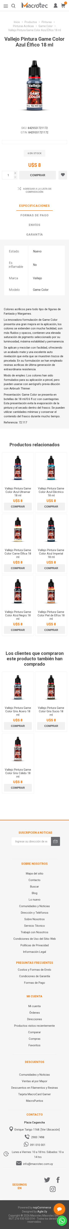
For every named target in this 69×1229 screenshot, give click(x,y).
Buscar (34, 886)
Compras (34, 1039)
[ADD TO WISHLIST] (62, 175)
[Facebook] (58, 1180)
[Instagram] (53, 1189)
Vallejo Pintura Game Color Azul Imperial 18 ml (51, 553)
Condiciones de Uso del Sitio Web (34, 939)
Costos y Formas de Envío (34, 969)
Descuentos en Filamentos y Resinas (34, 1087)
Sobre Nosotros (34, 919)
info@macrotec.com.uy (38, 1164)
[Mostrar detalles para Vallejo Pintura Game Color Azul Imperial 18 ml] (51, 530)
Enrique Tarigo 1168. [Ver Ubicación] (37, 1129)
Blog (34, 893)
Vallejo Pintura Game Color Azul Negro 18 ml (18, 615)
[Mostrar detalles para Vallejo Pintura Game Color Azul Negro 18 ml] (18, 591)
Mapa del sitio (34, 873)
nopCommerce (42, 1207)
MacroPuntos (34, 1101)
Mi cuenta (34, 1006)
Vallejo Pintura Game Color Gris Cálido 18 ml (18, 773)
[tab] (34, 206)
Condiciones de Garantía (34, 976)
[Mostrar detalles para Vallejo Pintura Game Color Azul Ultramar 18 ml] (18, 468)
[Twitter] (47, 1180)
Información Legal (34, 952)
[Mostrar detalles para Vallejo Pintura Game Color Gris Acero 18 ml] (18, 687)
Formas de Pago (34, 982)
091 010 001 (37, 1145)
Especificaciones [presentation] (34, 205)
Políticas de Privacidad (35, 945)
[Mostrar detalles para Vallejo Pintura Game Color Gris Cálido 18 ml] (18, 749)
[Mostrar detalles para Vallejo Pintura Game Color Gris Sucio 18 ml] (51, 687)
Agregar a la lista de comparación (37, 190)
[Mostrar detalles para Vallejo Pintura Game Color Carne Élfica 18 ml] (18, 530)
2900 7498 (37, 1137)
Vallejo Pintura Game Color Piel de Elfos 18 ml (51, 615)
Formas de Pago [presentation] (35, 215)
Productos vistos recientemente (34, 1025)
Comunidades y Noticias (34, 906)
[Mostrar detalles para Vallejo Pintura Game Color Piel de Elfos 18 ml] (51, 591)
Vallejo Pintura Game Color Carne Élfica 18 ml (18, 553)
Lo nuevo (34, 899)
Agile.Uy (42, 1211)
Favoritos (34, 1045)
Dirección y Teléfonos (34, 912)
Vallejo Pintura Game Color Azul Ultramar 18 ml (18, 492)
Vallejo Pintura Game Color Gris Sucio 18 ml (51, 711)
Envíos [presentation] (34, 225)
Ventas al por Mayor (34, 1081)
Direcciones (34, 1019)
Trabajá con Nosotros (34, 932)
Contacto (34, 880)
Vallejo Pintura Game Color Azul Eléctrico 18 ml (51, 492)
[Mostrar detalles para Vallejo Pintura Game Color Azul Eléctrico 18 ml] (51, 468)
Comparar (34, 1032)
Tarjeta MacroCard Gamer (34, 1094)
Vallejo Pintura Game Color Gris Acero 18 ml (18, 711)
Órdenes (34, 1012)
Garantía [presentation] (34, 234)
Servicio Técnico (34, 925)
